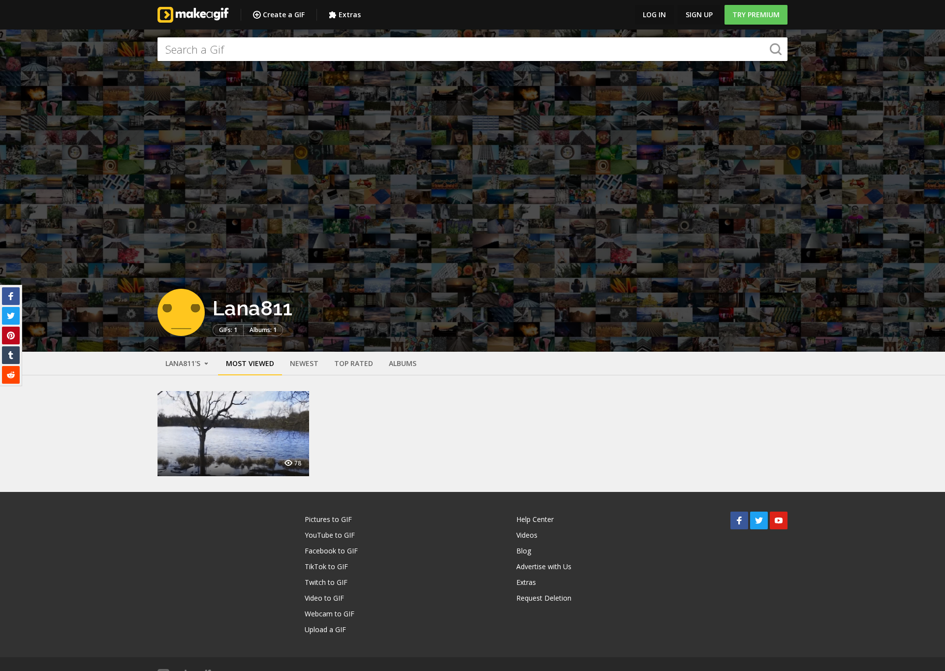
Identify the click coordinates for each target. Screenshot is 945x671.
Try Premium (756, 14)
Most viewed (250, 363)
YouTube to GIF (330, 535)
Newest (304, 363)
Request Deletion (543, 598)
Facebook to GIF (331, 550)
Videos (526, 535)
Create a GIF (284, 14)
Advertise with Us (543, 566)
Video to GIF (324, 598)
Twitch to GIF (326, 582)
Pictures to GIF (328, 519)
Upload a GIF (325, 629)
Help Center (535, 519)
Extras (350, 14)
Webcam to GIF (329, 613)
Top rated (353, 363)
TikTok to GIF (326, 566)
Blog (523, 550)
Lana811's (183, 363)
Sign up (699, 14)
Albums (402, 363)
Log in (654, 14)
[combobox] (473, 49)
